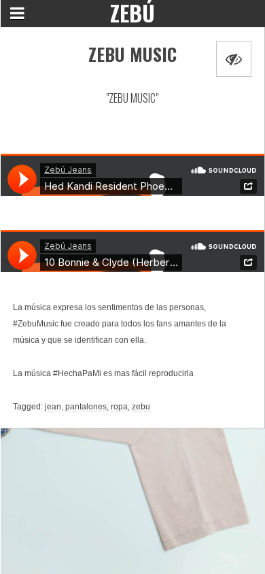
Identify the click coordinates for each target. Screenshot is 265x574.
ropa (119, 406)
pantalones (86, 406)
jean (53, 406)
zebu (141, 406)
